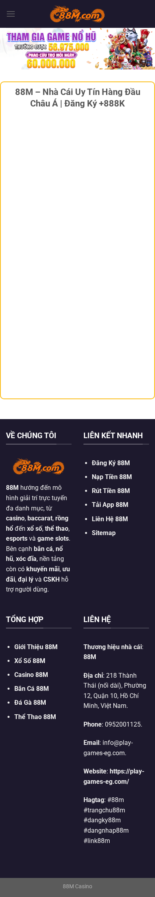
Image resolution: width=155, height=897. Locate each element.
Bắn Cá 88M (31, 688)
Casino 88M (31, 675)
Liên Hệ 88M (110, 519)
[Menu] (10, 13)
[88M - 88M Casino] (77, 14)
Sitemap (104, 533)
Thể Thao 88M (35, 717)
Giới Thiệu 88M (36, 647)
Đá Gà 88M (30, 702)
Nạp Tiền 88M (112, 477)
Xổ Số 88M (29, 661)
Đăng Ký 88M (111, 463)
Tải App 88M (110, 504)
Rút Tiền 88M (111, 491)
